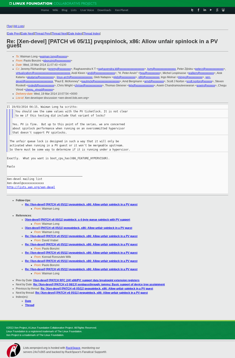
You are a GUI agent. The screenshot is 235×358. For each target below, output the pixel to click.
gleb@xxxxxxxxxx (124, 77)
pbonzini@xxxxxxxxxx (57, 60)
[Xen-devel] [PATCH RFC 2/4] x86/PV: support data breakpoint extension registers (86, 280)
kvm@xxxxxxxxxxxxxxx (161, 69)
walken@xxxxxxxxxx (201, 73)
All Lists (19, 26)
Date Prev (13, 33)
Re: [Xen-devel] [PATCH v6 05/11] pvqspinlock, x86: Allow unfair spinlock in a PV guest (81, 204)
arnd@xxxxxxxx (154, 81)
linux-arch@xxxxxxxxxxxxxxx (74, 77)
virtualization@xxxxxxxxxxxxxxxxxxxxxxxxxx (43, 73)
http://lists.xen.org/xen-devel (31, 187)
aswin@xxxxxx (206, 85)
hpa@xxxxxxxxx (150, 73)
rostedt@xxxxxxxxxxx (41, 85)
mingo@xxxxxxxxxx (190, 77)
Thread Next (59, 33)
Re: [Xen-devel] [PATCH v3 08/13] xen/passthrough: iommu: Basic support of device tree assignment (99, 284)
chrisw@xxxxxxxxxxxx (88, 85)
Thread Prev (42, 33)
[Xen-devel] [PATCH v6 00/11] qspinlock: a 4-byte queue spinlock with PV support (77, 219)
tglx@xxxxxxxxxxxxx (141, 85)
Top (9, 26)
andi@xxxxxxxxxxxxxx (101, 73)
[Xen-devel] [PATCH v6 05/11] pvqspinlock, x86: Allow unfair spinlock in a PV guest (78, 228)
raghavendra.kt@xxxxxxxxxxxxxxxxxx (121, 69)
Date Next (27, 33)
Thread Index (91, 33)
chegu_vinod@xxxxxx (39, 89)
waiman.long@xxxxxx (53, 56)
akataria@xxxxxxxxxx (40, 77)
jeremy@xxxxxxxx (59, 69)
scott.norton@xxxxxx (199, 81)
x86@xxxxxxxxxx (148, 77)
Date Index (75, 33)
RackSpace (73, 347)
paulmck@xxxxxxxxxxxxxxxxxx (100, 81)
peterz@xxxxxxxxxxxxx (209, 69)
